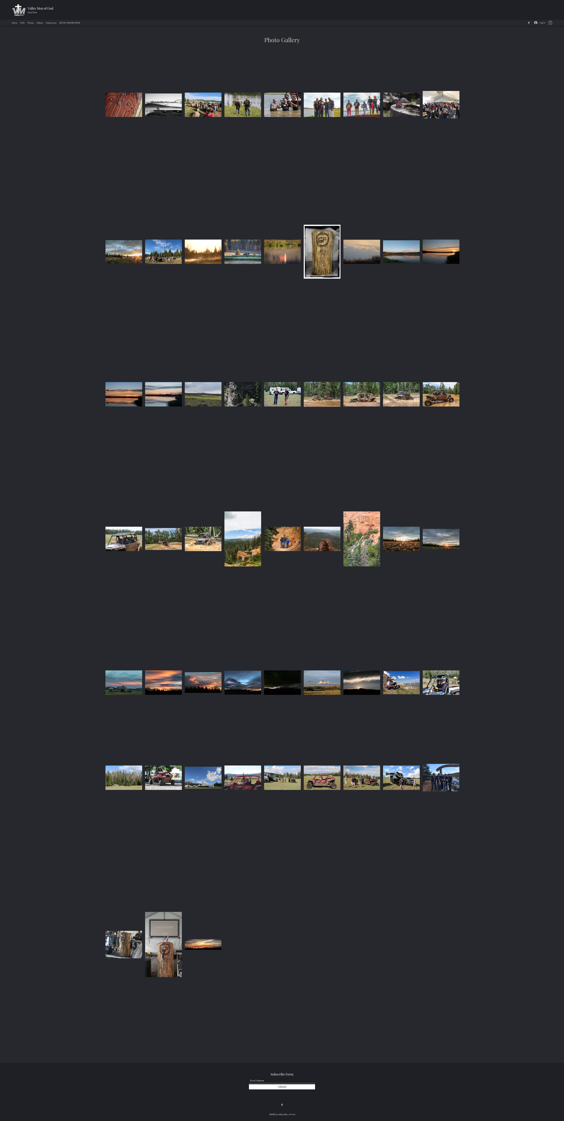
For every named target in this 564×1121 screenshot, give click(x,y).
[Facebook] (528, 22)
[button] (550, 23)
